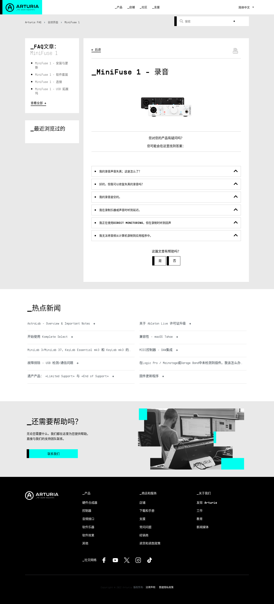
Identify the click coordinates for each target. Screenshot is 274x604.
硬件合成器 (89, 502)
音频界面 (53, 22)
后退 (98, 49)
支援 (157, 7)
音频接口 (88, 519)
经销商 (143, 535)
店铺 (132, 7)
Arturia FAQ (33, 22)
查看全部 (37, 103)
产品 (119, 7)
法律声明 (150, 587)
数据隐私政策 (166, 587)
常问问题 (145, 527)
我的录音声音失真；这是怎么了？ (120, 171)
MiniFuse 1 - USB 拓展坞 (51, 91)
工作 (200, 510)
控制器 (86, 510)
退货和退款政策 (149, 543)
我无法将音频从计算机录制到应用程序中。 (126, 235)
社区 (144, 7)
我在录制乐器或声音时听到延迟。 (120, 210)
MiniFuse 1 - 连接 (48, 81)
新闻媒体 (203, 527)
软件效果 (88, 535)
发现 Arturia (207, 502)
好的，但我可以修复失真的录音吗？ (121, 184)
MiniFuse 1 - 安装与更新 (51, 65)
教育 (200, 519)
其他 (85, 543)
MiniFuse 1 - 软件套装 (51, 74)
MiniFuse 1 (72, 22)
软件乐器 (88, 527)
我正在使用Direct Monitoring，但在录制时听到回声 (135, 222)
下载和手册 (146, 510)
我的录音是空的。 (110, 197)
